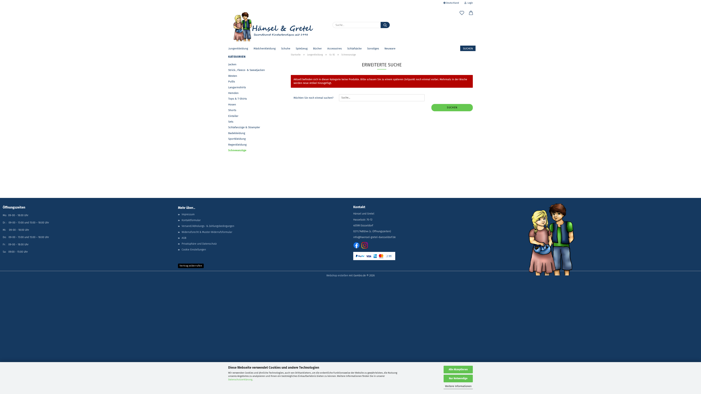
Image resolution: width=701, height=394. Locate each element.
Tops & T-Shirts (237, 98)
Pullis (231, 81)
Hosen (232, 104)
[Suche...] (385, 25)
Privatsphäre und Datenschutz (199, 243)
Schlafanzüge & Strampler (244, 127)
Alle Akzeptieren (458, 369)
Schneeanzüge (237, 150)
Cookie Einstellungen (194, 249)
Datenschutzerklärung (240, 379)
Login (469, 3)
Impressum (188, 214)
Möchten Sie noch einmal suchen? (313, 97)
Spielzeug (302, 48)
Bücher (317, 48)
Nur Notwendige (458, 378)
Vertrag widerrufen (191, 265)
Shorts (232, 110)
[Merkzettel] (461, 13)
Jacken (232, 64)
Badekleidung (236, 133)
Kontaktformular (191, 220)
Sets (230, 121)
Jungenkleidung (238, 48)
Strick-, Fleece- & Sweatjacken (246, 70)
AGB (184, 238)
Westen (232, 76)
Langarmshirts (237, 87)
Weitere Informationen (458, 386)
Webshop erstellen (337, 275)
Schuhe (285, 48)
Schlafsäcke (354, 48)
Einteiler (233, 116)
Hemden (233, 93)
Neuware (389, 48)
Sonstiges (373, 48)
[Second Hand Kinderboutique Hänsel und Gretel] (272, 25)
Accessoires (334, 48)
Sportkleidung (237, 138)
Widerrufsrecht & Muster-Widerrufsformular (207, 232)
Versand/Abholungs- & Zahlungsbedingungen (208, 226)
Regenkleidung (237, 144)
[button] (471, 13)
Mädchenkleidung (265, 48)
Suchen (468, 48)
